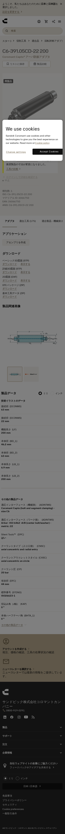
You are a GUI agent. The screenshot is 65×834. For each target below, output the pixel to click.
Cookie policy (42, 143)
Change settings (16, 152)
